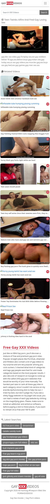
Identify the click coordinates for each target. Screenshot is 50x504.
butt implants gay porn (13, 448)
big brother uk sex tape (29, 465)
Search (44, 12)
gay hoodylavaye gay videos (15, 437)
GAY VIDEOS (11, 3)
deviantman (28, 425)
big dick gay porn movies (14, 459)
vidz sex (34, 442)
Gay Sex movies (17, 498)
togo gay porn (9, 465)
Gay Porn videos (33, 498)
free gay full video (11, 470)
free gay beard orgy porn (14, 453)
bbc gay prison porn (37, 459)
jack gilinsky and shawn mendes (17, 476)
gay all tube (40, 476)
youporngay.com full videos (15, 442)
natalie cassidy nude (12, 431)
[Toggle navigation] (45, 3)
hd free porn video (11, 425)
